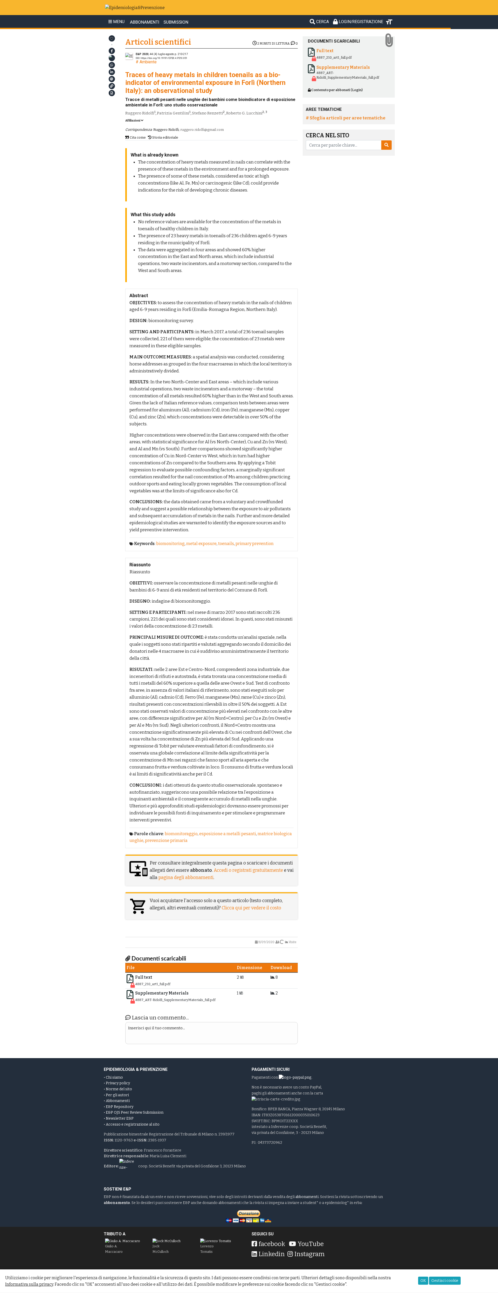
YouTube (311, 1244)
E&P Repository (119, 1107)
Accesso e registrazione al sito (133, 1124)
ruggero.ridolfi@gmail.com (202, 129)
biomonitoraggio (181, 833)
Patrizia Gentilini (173, 113)
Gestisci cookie (444, 1280)
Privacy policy (118, 1083)
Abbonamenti (118, 1101)
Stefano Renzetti (207, 113)
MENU (118, 21)
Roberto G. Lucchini (244, 113)
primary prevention (255, 543)
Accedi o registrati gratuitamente (248, 870)
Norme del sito (119, 1089)
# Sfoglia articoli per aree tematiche (345, 117)
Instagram (309, 1254)
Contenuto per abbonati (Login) (337, 90)
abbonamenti (307, 1197)
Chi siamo (114, 1077)
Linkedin (272, 1254)
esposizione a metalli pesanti (227, 833)
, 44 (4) (155, 54)
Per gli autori (117, 1095)
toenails (226, 543)
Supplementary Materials (162, 993)
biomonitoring (170, 543)
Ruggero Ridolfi (139, 113)
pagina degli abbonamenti (185, 877)
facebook (272, 1244)
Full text (143, 977)
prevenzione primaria (166, 840)
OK (423, 1280)
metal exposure (201, 543)
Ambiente (148, 61)
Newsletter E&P (120, 1118)
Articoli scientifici (158, 42)
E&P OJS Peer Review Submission (134, 1112)
